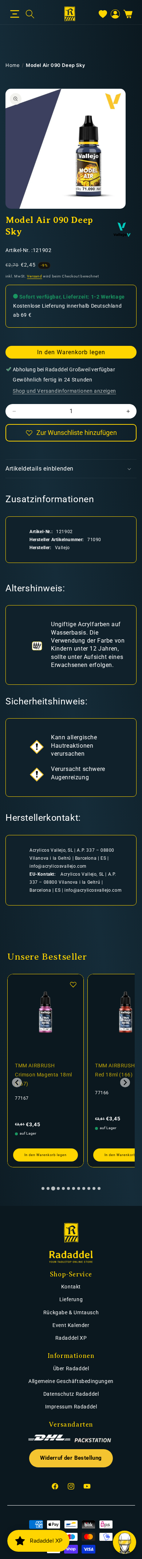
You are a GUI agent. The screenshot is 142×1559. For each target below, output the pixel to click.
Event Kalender (70, 1325)
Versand (34, 276)
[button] (14, 14)
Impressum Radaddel (71, 1407)
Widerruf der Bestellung (71, 1458)
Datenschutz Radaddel (71, 1394)
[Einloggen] (115, 14)
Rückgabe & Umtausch (71, 1312)
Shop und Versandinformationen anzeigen (64, 391)
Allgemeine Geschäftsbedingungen (71, 1381)
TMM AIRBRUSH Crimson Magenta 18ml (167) (43, 1075)
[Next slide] (125, 1082)
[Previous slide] (17, 1082)
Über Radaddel (71, 1368)
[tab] (43, 1188)
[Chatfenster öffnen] (124, 1542)
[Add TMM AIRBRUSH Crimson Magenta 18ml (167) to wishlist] (73, 984)
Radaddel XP (71, 1338)
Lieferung (71, 1299)
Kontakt (71, 1287)
